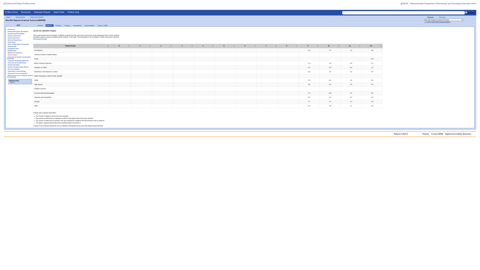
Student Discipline (14, 65)
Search (8, 17)
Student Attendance (14, 35)
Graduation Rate (13, 48)
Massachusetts (20, 17)
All (371, 46)
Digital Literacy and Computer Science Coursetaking (20, 76)
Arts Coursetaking (14, 69)
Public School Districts (37, 17)
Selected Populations (15, 40)
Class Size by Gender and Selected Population (18, 57)
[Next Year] (23, 25)
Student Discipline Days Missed (18, 67)
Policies (425, 134)
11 (349, 46)
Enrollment (11, 29)
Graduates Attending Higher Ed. (18, 60)
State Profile (59, 12)
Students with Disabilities (16, 33)
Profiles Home (11, 12)
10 (329, 46)
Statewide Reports (42, 12)
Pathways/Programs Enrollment (18, 31)
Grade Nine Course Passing (17, 71)
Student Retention (14, 38)
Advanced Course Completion (18, 73)
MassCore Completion (15, 53)
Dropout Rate (12, 46)
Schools (442, 17)
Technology (11, 42)
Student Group (70, 46)
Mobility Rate (12, 50)
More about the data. (40, 39)
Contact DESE (437, 134)
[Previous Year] (15, 25)
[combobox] (403, 12)
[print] (453, 32)
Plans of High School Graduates (18, 44)
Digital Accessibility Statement (458, 134)
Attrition (12, 82)
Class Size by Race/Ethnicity (17, 63)
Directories (26, 12)
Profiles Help (73, 12)
